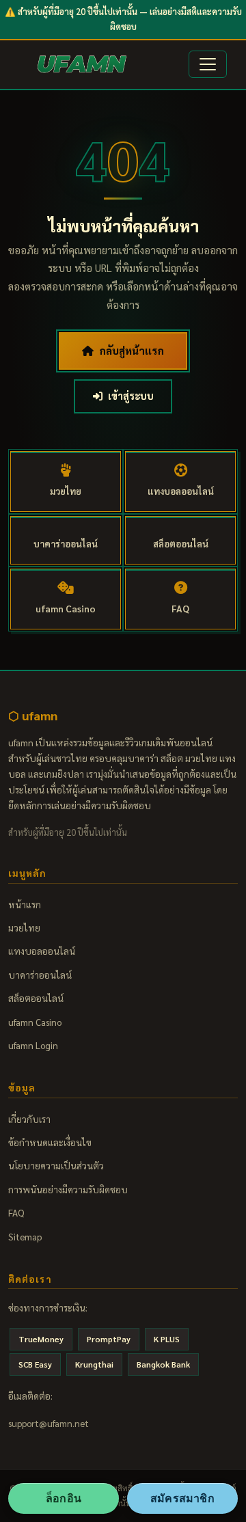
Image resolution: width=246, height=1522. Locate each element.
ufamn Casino (35, 1022)
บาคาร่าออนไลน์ (40, 974)
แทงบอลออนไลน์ (41, 951)
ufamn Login (33, 1045)
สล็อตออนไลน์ (36, 998)
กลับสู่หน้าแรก (131, 350)
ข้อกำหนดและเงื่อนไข (50, 1142)
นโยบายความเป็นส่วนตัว (56, 1165)
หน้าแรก (24, 904)
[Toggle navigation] (208, 64)
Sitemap (25, 1236)
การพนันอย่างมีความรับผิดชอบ (68, 1189)
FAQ (16, 1212)
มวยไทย (24, 927)
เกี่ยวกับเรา (29, 1119)
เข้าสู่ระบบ (131, 396)
